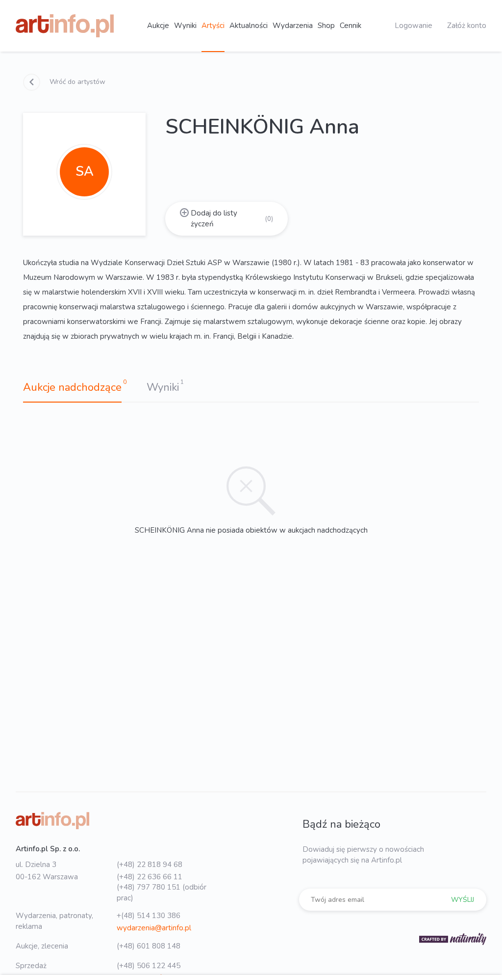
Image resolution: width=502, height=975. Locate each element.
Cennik (350, 25)
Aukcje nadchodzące (72, 387)
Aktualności (248, 25)
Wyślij (462, 899)
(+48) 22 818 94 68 (149, 864)
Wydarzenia (293, 25)
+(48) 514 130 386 (148, 916)
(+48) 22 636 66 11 (149, 877)
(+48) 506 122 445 (148, 966)
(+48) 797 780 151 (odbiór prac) (161, 892)
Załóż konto (466, 25)
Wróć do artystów (76, 81)
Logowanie (413, 25)
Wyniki (185, 25)
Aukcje (158, 25)
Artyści (213, 25)
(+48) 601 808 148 (148, 946)
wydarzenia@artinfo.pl (154, 928)
